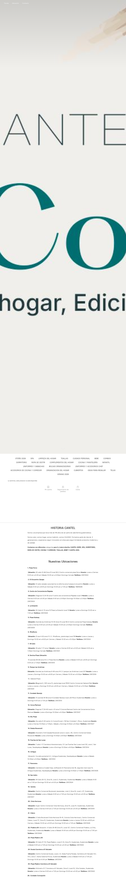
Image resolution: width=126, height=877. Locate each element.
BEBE (96, 458)
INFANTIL (106, 462)
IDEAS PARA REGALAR (97, 470)
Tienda (6, 3)
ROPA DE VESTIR (38, 462)
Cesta (78, 489)
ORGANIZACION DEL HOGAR (57, 470)
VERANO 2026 (63, 474)
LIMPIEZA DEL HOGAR (47, 458)
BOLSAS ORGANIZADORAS (60, 466)
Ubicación (15, 3)
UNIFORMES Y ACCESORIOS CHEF (89, 466)
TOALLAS (64, 458)
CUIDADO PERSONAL (81, 458)
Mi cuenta (48, 489)
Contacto (25, 3)
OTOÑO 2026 (20, 458)
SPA (32, 458)
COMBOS (107, 458)
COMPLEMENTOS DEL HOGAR (62, 462)
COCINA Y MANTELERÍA (88, 462)
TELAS (112, 470)
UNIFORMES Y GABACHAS (33, 466)
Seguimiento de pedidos (63, 490)
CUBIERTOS (78, 470)
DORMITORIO (21, 462)
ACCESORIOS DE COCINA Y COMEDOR (26, 470)
